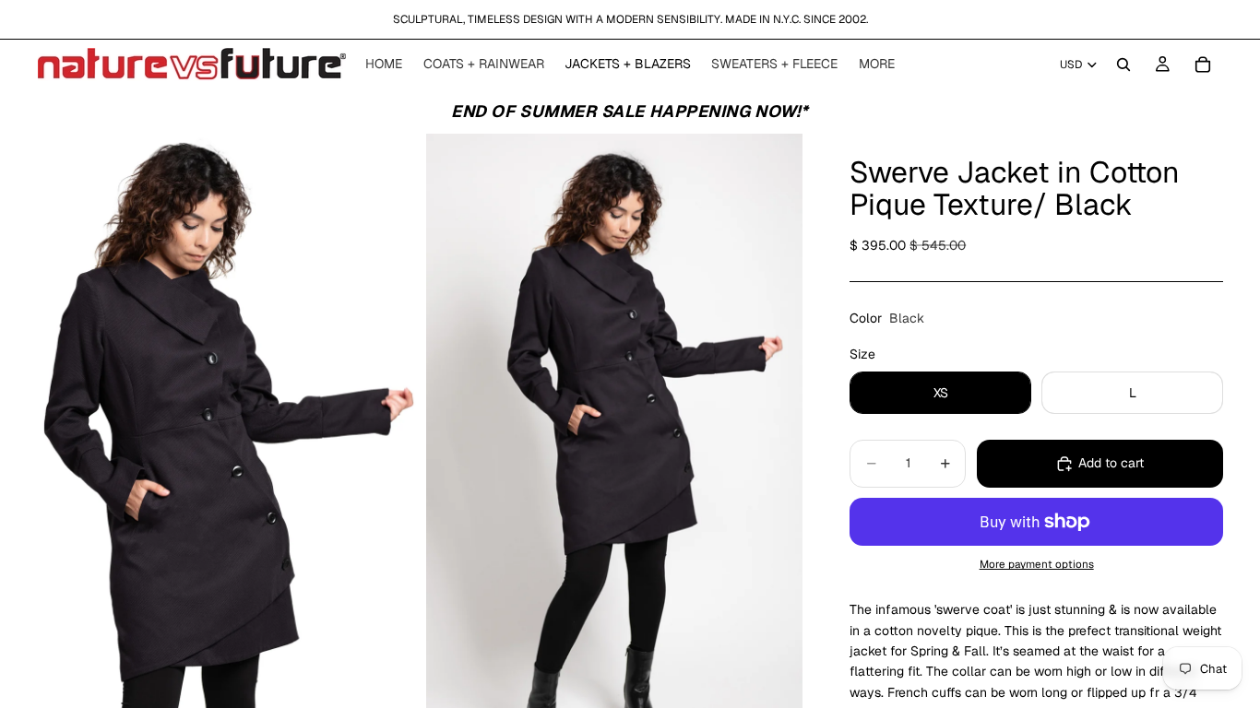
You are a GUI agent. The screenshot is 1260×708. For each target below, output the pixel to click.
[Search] (1123, 64)
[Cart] (1203, 64)
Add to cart (1111, 462)
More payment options (1037, 564)
